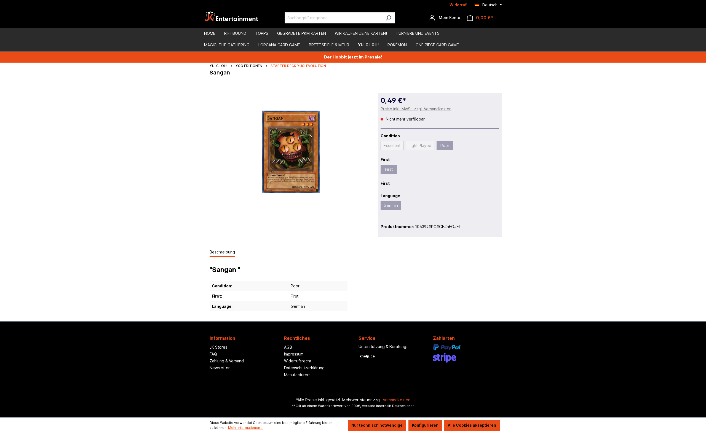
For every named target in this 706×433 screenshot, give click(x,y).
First (389, 169)
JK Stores (218, 347)
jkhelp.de (367, 356)
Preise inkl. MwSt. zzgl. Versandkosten (416, 108)
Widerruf (458, 4)
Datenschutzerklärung (304, 367)
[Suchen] (388, 17)
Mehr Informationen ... (245, 428)
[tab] (222, 252)
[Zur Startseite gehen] (231, 18)
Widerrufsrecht (297, 361)
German (391, 205)
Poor (444, 145)
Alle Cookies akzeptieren (472, 425)
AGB (288, 347)
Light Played (420, 145)
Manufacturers (297, 374)
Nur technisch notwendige (377, 425)
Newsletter (220, 367)
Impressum (293, 354)
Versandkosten (396, 399)
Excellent (392, 145)
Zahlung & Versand (227, 361)
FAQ (213, 354)
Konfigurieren (425, 425)
